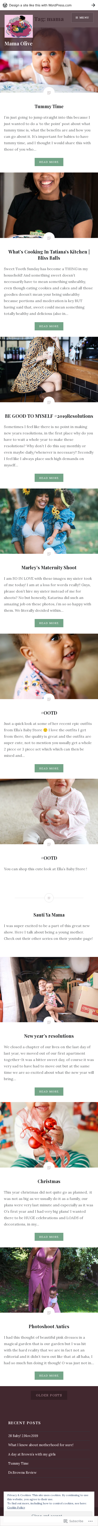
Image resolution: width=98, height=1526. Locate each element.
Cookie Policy (16, 1507)
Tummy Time (18, 1463)
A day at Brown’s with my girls (32, 1454)
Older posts (49, 1395)
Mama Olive (19, 43)
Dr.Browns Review (22, 1473)
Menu (84, 17)
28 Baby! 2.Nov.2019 (23, 1436)
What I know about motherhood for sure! (40, 1445)
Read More (49, 162)
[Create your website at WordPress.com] (49, 5)
